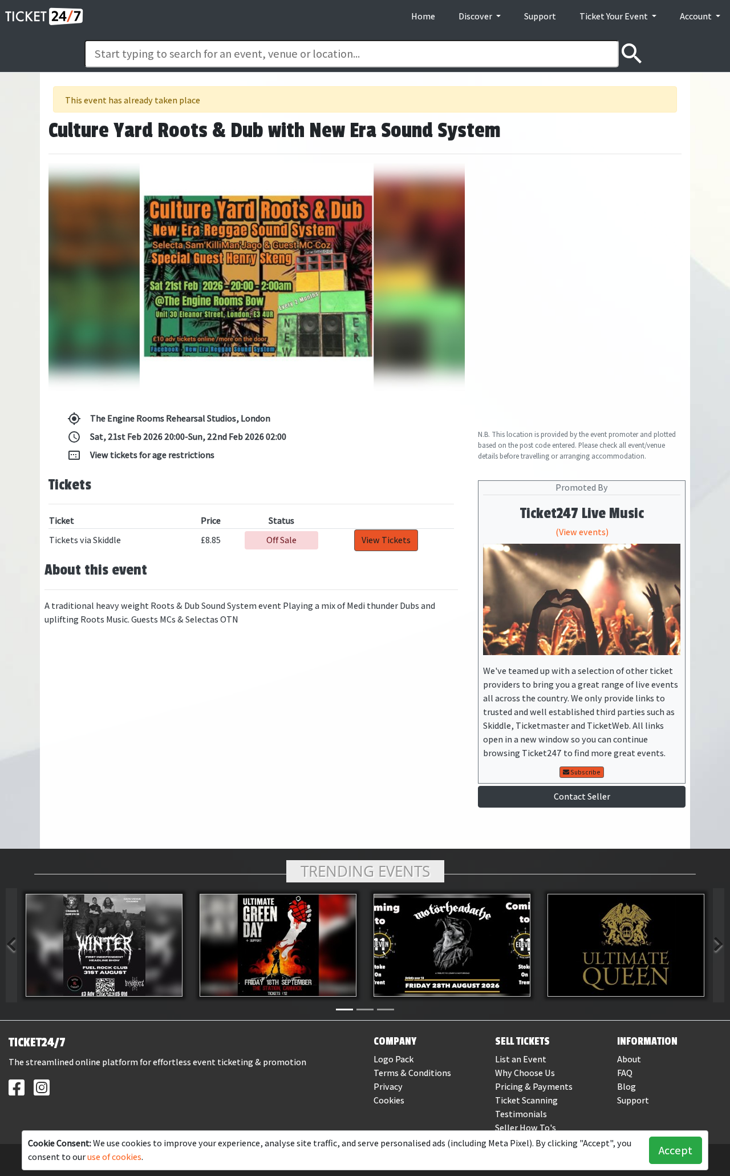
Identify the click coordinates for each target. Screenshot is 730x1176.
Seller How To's (525, 1128)
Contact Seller (582, 796)
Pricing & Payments (534, 1087)
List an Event (520, 1059)
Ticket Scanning (526, 1100)
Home (423, 16)
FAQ (624, 1073)
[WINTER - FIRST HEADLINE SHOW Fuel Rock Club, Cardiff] (104, 945)
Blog (626, 1087)
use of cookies (114, 1157)
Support (540, 16)
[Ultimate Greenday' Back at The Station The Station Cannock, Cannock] (278, 945)
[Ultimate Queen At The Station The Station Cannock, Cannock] (626, 945)
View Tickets (386, 540)
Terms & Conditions (412, 1073)
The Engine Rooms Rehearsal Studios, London (168, 419)
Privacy (388, 1087)
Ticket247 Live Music (582, 513)
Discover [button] (476, 16)
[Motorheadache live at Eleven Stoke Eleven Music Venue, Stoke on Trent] (452, 945)
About (629, 1059)
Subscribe (585, 772)
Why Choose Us (525, 1073)
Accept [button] (675, 1150)
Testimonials (521, 1114)
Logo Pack (393, 1059)
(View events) (582, 532)
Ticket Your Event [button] (614, 16)
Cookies (389, 1100)
